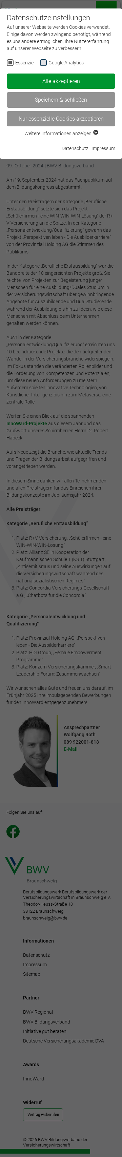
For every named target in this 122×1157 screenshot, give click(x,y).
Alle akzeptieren (61, 81)
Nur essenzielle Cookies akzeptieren (61, 119)
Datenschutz (75, 148)
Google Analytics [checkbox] (66, 62)
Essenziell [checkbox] (25, 62)
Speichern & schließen (61, 100)
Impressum (103, 148)
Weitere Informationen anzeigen (58, 133)
